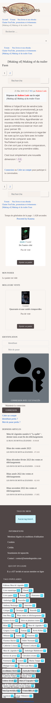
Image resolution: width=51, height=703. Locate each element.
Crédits (10, 547)
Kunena (31, 219)
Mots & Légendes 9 (35, 626)
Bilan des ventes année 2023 (19, 448)
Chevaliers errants (29, 656)
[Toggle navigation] (43, 9)
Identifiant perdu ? (10, 419)
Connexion (9, 170)
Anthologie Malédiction (33, 651)
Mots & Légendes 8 (10, 651)
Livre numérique (9, 590)
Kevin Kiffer (38, 631)
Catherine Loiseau (10, 646)
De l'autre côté (25, 245)
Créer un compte (24, 170)
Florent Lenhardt (29, 646)
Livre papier (8, 595)
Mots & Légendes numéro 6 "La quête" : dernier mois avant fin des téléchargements (25, 435)
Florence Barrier (9, 641)
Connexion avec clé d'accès (25, 400)
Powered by (22, 219)
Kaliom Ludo (41, 91)
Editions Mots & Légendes (13, 585)
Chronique (20, 610)
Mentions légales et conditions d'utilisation (25, 536)
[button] (48, 9)
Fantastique (17, 626)
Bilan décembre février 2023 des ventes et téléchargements (24, 461)
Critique (6, 610)
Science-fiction (9, 621)
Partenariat (7, 661)
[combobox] (25, 31)
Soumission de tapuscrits (18, 553)
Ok (4, 697)
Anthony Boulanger (10, 605)
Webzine (6, 636)
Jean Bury (7, 615)
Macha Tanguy (35, 661)
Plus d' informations (25, 701)
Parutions (31, 636)
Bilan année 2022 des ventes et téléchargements (20, 475)
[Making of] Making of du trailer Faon (23, 98)
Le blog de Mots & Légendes (19, 441)
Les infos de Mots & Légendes (20, 452)
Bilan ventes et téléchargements (29, 615)
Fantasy (24, 631)
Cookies (11, 542)
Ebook (25, 590)
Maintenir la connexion (15, 405)
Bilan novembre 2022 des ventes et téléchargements (22, 489)
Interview (28, 605)
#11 (31, 91)
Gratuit (20, 661)
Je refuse (16, 697)
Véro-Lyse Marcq (27, 666)
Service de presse (9, 656)
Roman (22, 595)
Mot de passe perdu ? (11, 422)
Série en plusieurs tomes (30, 621)
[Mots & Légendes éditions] (21, 9)
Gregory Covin (9, 631)
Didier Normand (28, 641)
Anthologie (7, 600)
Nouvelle (33, 610)
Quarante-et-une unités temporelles (25, 309)
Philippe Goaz (8, 666)
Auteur (18, 636)
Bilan (5, 626)
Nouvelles (22, 600)
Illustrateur (35, 595)
